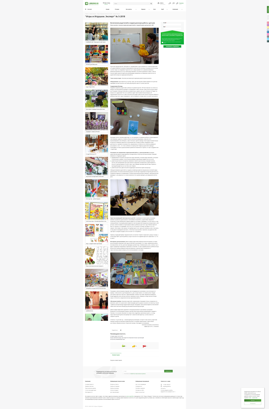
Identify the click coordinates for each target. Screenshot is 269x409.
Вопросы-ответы (114, 384)
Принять (253, 400)
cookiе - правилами (252, 397)
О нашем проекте (89, 384)
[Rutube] (268, 25)
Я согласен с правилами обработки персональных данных (172, 42)
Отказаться (252, 403)
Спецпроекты (139, 386)
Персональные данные (90, 388)
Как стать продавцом (141, 384)
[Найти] (151, 3)
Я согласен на (135, 373)
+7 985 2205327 (166, 384)
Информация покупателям (117, 381)
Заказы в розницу (114, 388)
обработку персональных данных (138, 373)
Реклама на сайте (140, 390)
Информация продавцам (142, 381)
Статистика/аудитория (90, 390)
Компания (87, 381)
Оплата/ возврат (114, 390)
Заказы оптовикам (114, 386)
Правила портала (89, 386)
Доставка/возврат (114, 392)
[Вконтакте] (268, 30)
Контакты (163, 388)
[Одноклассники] (268, 27)
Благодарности (88, 392)
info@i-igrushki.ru (167, 386)
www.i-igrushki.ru (130, 396)
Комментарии (116, 355)
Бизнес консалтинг (140, 392)
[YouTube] (268, 23)
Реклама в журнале (140, 388)
